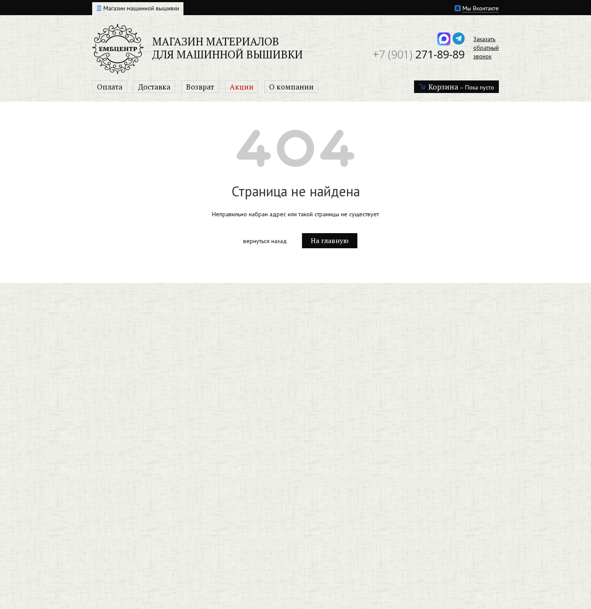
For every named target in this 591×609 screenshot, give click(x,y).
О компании (291, 87)
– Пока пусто (461, 87)
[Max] (443, 38)
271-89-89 (419, 54)
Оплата (109, 87)
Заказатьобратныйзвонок (486, 47)
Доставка (154, 87)
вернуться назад (265, 241)
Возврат (200, 87)
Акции (242, 87)
